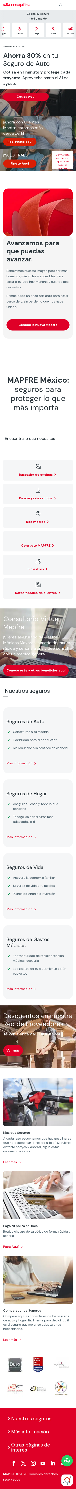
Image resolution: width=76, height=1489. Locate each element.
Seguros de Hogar (26, 794)
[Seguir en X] (23, 1463)
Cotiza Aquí (26, 96)
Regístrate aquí (19, 142)
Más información (19, 763)
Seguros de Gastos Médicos (27, 943)
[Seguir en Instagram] (33, 1463)
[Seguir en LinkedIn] (52, 1463)
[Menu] (70, 5)
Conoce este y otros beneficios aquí (35, 670)
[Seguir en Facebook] (13, 1463)
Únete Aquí (20, 163)
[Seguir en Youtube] (43, 1463)
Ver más (13, 1050)
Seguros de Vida (24, 867)
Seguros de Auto (25, 722)
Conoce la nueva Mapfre (38, 325)
